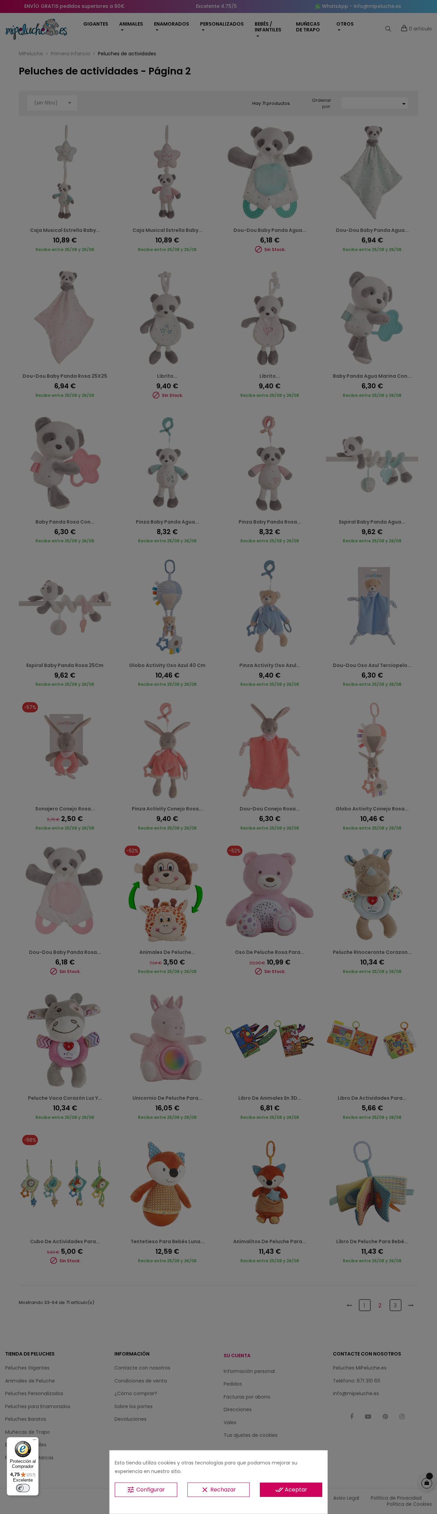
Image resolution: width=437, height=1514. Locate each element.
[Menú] (34, 1441)
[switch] (23, 1488)
